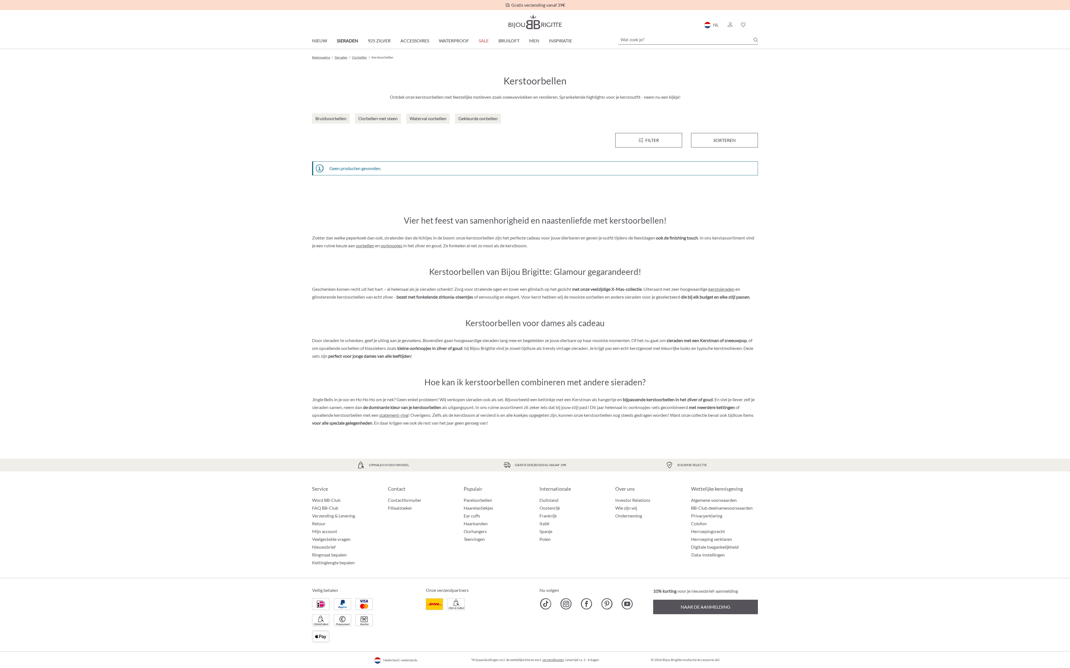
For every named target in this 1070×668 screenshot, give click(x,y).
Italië (544, 523)
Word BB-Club (326, 500)
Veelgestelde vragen (331, 539)
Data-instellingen (708, 554)
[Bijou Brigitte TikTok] (545, 603)
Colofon (699, 523)
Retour (318, 523)
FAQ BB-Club (325, 507)
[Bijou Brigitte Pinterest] (606, 603)
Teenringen (474, 539)
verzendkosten (553, 660)
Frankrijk (548, 515)
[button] (729, 25)
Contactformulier (404, 500)
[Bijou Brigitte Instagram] (566, 603)
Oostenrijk (549, 507)
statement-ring (393, 415)
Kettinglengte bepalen (333, 562)
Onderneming (628, 515)
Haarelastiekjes (478, 507)
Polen (545, 539)
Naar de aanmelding (705, 606)
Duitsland (548, 500)
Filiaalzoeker (400, 507)
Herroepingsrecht (708, 531)
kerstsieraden (721, 289)
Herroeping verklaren (711, 539)
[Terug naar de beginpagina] (535, 22)
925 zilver (379, 40)
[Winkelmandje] (756, 25)
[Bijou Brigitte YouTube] (627, 603)
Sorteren (724, 140)
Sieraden (347, 40)
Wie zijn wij (626, 507)
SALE (484, 40)
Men (534, 40)
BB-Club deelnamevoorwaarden (722, 507)
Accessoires (414, 40)
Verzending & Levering (333, 515)
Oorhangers (475, 531)
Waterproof (454, 40)
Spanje (545, 531)
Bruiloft (508, 40)
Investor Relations (632, 500)
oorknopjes (391, 245)
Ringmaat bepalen (329, 554)
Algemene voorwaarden (714, 500)
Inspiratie (560, 40)
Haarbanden (476, 523)
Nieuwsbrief (323, 547)
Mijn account (324, 531)
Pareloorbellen (478, 500)
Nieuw (319, 40)
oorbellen (365, 245)
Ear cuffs (472, 515)
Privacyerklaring (706, 515)
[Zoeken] (755, 40)
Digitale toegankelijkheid (715, 547)
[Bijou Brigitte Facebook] (586, 603)
